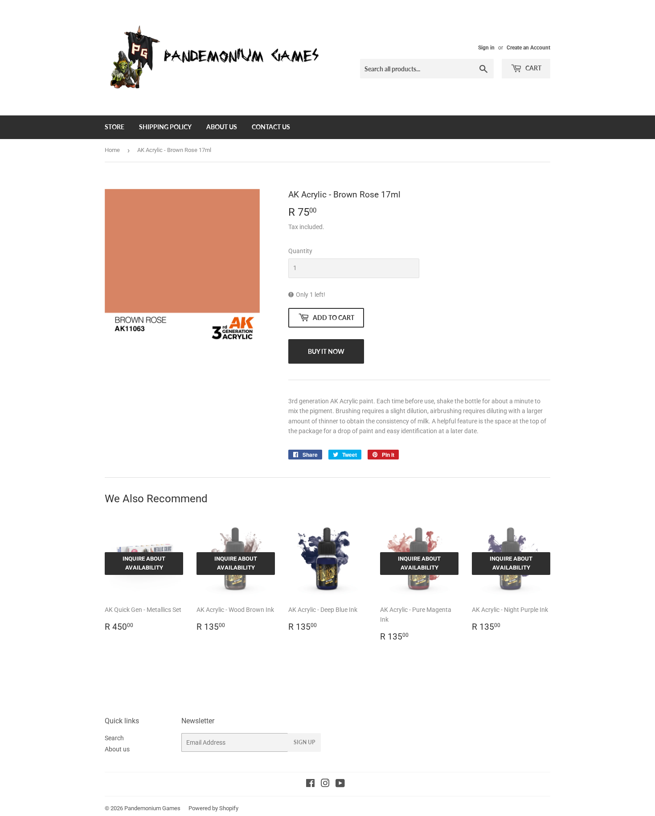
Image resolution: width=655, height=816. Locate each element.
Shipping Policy (165, 127)
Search (114, 738)
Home (112, 150)
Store (114, 127)
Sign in (486, 48)
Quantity (300, 250)
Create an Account (528, 48)
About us (221, 127)
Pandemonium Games (152, 808)
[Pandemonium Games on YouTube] (340, 784)
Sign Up (304, 742)
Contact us (271, 127)
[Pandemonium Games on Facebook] (310, 784)
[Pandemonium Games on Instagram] (325, 784)
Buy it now (326, 351)
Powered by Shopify (213, 808)
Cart (532, 68)
